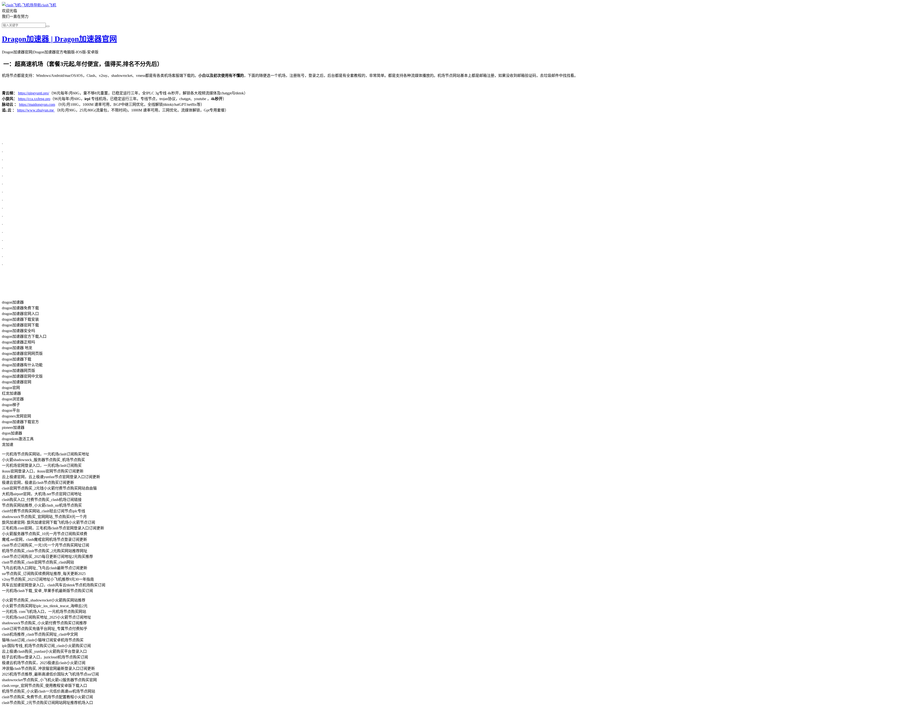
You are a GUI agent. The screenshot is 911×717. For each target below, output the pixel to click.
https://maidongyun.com (37, 104)
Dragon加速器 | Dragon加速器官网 (59, 39)
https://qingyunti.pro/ (33, 93)
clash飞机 (48, 5)
